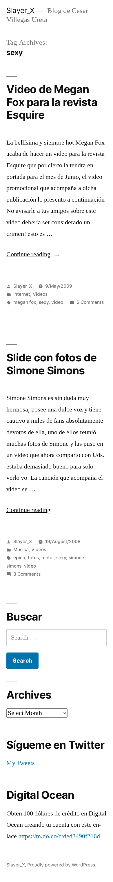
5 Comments (90, 302)
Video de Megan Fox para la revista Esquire (51, 102)
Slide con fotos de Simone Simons (51, 364)
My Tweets (20, 763)
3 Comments (27, 574)
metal (47, 557)
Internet (21, 294)
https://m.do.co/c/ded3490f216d (59, 836)
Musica (21, 549)
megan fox (24, 302)
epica (19, 557)
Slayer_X (20, 10)
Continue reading (33, 254)
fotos (33, 557)
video (57, 302)
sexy (44, 302)
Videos (40, 294)
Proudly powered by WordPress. (61, 865)
